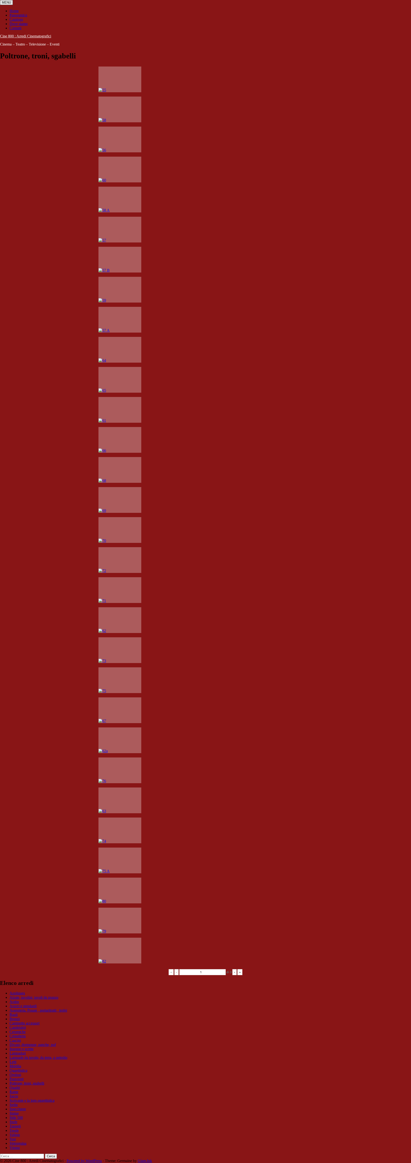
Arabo (14, 1002)
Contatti (15, 28)
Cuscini (15, 1040)
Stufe (13, 1122)
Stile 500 (16, 1118)
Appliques (17, 993)
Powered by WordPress (84, 1161)
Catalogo (16, 19)
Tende (14, 1130)
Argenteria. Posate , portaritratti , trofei (38, 1010)
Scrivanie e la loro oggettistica (32, 1100)
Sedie (14, 1105)
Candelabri (18, 1027)
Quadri (15, 1088)
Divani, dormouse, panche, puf (33, 1045)
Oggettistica (18, 1070)
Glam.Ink (145, 1161)
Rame (14, 1092)
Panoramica (18, 15)
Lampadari (18, 1053)
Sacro (14, 1096)
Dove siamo (19, 24)
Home (14, 11)
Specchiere (18, 1109)
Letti (13, 1062)
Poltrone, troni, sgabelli (27, 1083)
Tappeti (15, 1126)
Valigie (15, 1135)
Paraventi (17, 1079)
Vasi (13, 1139)
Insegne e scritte (22, 1049)
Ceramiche (18, 1032)
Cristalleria (18, 1036)
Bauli (14, 1015)
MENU (6, 2)
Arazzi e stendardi (23, 1006)
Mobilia (15, 1066)
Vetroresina (18, 1143)
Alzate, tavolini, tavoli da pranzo (34, 997)
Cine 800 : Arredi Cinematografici (25, 36)
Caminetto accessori (24, 1023)
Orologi (15, 1075)
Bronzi (15, 1019)
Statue (14, 1113)
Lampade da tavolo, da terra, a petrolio (38, 1057)
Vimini (15, 1148)
